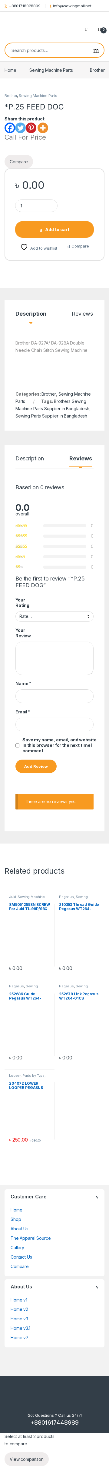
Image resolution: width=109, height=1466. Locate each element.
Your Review (23, 633)
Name (23, 683)
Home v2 (19, 1309)
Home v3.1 (20, 1328)
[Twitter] (20, 128)
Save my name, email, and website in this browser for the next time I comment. (59, 745)
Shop (16, 1219)
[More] (42, 128)
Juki (12, 897)
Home (10, 70)
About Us (19, 1228)
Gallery (17, 1247)
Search (96, 50)
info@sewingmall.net (72, 5)
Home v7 (19, 1337)
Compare (80, 246)
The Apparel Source (31, 1238)
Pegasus (66, 897)
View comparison (27, 1459)
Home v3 (19, 1318)
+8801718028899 (25, 5)
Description (30, 314)
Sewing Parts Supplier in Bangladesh (51, 415)
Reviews (82, 314)
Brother (97, 70)
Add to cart (57, 229)
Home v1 (19, 1299)
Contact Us (21, 1257)
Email (22, 711)
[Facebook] (10, 128)
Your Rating (22, 602)
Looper (15, 1075)
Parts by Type (33, 1075)
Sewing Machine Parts (51, 70)
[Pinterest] (31, 128)
